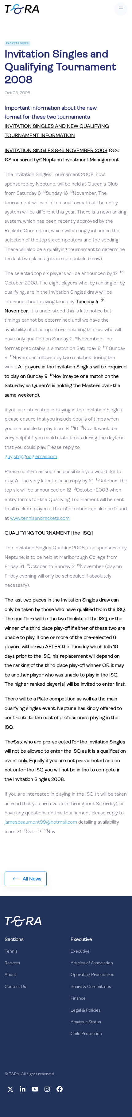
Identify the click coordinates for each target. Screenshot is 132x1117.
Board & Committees (91, 987)
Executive (80, 951)
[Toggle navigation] (120, 9)
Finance (78, 998)
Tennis (11, 951)
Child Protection (86, 1034)
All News (32, 879)
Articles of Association (92, 963)
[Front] (23, 921)
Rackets (12, 963)
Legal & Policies (86, 1010)
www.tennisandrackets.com (40, 518)
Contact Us (15, 987)
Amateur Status (86, 1022)
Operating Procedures (92, 975)
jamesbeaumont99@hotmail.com (41, 822)
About (10, 975)
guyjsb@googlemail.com (31, 456)
